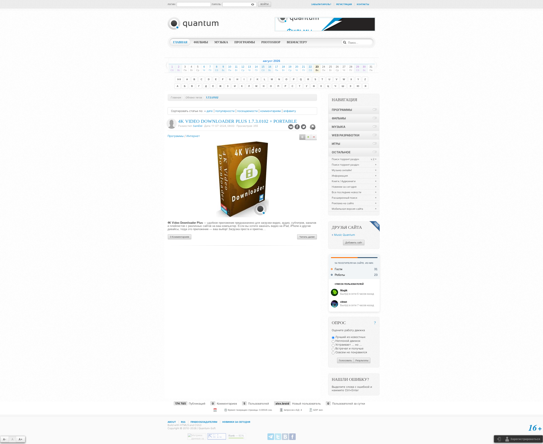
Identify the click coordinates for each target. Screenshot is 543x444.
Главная (176, 97)
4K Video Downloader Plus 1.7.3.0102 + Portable (237, 121)
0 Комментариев (179, 236)
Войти (264, 4)
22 (310, 68)
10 (229, 68)
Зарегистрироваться (525, 439)
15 (263, 68)
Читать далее (307, 236)
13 (249, 68)
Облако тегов (194, 97)
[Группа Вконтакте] (285, 436)
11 (236, 68)
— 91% (236, 435)
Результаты (361, 360)
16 (269, 68)
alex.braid (282, 403)
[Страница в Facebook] (292, 436)
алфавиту (289, 111)
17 (276, 68)
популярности (225, 111)
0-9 (179, 79)
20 (296, 68)
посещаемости (247, 111)
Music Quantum (344, 234)
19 (289, 68)
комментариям (270, 111)
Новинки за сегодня (236, 421)
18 (283, 68)
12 (242, 68)
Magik (343, 290)
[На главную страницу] (194, 23)
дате (210, 111)
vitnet (343, 301)
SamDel (197, 125)
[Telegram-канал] (270, 436)
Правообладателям (203, 421)
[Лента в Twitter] (278, 436)
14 (256, 68)
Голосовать (345, 360)
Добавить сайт (353, 242)
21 (303, 68)
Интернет (193, 136)
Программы (176, 136)
